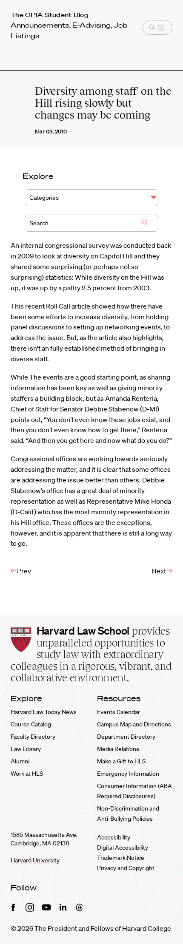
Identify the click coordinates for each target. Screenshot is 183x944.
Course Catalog (31, 724)
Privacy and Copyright (125, 868)
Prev (23, 571)
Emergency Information (128, 773)
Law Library (26, 749)
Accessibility (113, 837)
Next (159, 571)
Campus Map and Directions (134, 724)
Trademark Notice (120, 858)
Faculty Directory (33, 736)
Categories (44, 197)
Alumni (20, 761)
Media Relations (118, 749)
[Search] (145, 223)
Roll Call (58, 306)
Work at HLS (27, 773)
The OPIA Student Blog (50, 15)
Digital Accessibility (122, 847)
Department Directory (126, 736)
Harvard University (35, 860)
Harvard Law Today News (44, 712)
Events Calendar (118, 712)
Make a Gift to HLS (121, 761)
